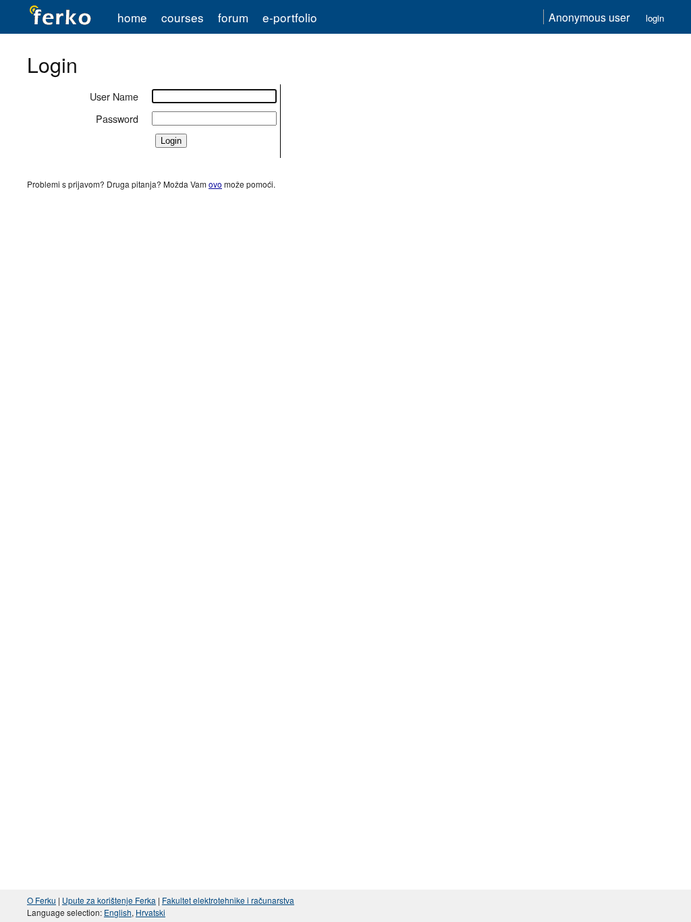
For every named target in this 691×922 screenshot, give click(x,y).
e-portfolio (289, 17)
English (118, 912)
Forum (233, 17)
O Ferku (41, 900)
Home (132, 17)
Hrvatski (150, 912)
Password (117, 118)
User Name (114, 96)
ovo (215, 184)
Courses (182, 17)
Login (655, 17)
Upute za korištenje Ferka (109, 900)
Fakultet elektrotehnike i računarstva (228, 900)
